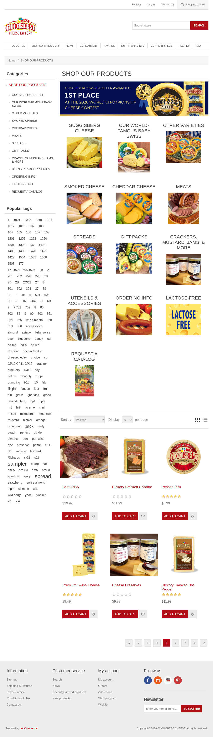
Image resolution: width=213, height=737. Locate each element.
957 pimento (34, 320)
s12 (36, 457)
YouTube (168, 680)
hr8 (18, 407)
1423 (11, 257)
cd (49, 338)
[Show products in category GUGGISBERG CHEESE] (84, 152)
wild (35, 488)
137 (31, 245)
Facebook (148, 680)
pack (29, 426)
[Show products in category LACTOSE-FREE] (184, 319)
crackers (14, 370)
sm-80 (23, 470)
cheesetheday (17, 357)
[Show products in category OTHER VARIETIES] (184, 147)
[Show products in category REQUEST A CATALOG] (84, 380)
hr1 (10, 407)
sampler (17, 464)
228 (28, 276)
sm (45, 463)
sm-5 (11, 470)
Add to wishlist (93, 516)
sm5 (35, 470)
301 (10, 288)
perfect (25, 432)
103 (40, 226)
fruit (45, 388)
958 (49, 320)
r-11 (47, 445)
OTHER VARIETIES (25, 113)
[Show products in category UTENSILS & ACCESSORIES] (84, 325)
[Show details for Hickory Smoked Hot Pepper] (184, 555)
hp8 (42, 401)
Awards (109, 45)
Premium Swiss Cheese (81, 585)
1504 (22, 257)
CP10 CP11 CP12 (20, 363)
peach (12, 432)
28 (46, 276)
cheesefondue (32, 351)
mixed (12, 413)
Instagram (178, 680)
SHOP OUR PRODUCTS (45, 45)
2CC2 (27, 282)
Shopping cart (107, 698)
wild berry (14, 495)
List (204, 419)
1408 (11, 251)
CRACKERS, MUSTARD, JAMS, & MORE (33, 160)
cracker (41, 363)
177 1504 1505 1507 (21, 270)
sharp (35, 463)
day (37, 370)
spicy (27, 476)
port (25, 438)
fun (10, 395)
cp (45, 357)
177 (21, 263)
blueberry (24, 338)
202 (19, 276)
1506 (43, 257)
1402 (41, 245)
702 (27, 307)
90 (31, 313)
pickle (38, 432)
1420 (32, 251)
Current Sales (161, 45)
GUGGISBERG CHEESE (28, 95)
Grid (197, 419)
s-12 (27, 457)
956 (19, 320)
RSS (158, 680)
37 (36, 288)
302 (19, 288)
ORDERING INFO (23, 176)
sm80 (46, 470)
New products (61, 698)
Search (199, 25)
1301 (11, 245)
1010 (38, 220)
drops (39, 376)
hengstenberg (17, 401)
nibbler (27, 420)
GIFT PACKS (20, 150)
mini (42, 407)
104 (10, 232)
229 (37, 276)
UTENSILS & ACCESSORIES (31, 169)
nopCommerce (28, 728)
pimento (13, 438)
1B (41, 270)
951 (49, 313)
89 (18, 313)
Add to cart (75, 516)
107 (37, 232)
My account (105, 679)
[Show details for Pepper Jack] (184, 457)
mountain (44, 413)
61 (41, 301)
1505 (32, 257)
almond (13, 332)
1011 (49, 220)
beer (11, 338)
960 (19, 326)
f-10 (26, 382)
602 (23, 301)
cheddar (13, 351)
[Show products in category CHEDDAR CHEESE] (134, 208)
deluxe (12, 376)
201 (10, 276)
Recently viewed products (69, 692)
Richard (35, 451)
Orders (102, 685)
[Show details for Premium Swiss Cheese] (84, 555)
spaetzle (13, 476)
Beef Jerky (70, 487)
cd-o (24, 345)
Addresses (105, 692)
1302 (22, 245)
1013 (22, 226)
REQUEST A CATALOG (27, 191)
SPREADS (18, 143)
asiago (26, 332)
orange (41, 420)
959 (10, 326)
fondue (25, 388)
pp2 (10, 445)
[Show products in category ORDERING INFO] (134, 319)
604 (33, 301)
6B (49, 301)
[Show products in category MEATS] (184, 208)
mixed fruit (27, 413)
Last (203, 643)
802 (10, 313)
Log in (151, 4)
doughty (26, 376)
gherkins (33, 395)
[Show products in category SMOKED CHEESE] (84, 208)
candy (39, 338)
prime (37, 445)
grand (47, 395)
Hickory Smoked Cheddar (132, 487)
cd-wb (35, 345)
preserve (23, 445)
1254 (43, 238)
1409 (22, 251)
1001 (17, 220)
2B (17, 282)
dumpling (14, 382)
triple (11, 488)
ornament (14, 426)
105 (19, 232)
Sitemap (12, 679)
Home (12, 60)
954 (10, 320)
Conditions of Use (18, 698)
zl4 (18, 501)
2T (37, 282)
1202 (22, 238)
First (129, 643)
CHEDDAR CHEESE (25, 128)
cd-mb (12, 345)
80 (41, 307)
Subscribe (191, 708)
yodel (28, 495)
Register (136, 4)
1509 (11, 263)
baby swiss (42, 332)
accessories (34, 326)
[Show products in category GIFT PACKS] (134, 258)
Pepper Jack (171, 487)
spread (43, 476)
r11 (10, 451)
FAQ (198, 45)
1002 (27, 220)
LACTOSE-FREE (23, 184)
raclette (21, 451)
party (41, 426)
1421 (43, 251)
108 (46, 232)
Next (194, 643)
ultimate (23, 488)
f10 (35, 382)
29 (9, 282)
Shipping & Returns (19, 685)
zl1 (10, 501)
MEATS (17, 135)
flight (12, 388)
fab (44, 382)
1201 (11, 238)
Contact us (14, 704)
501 (37, 295)
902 (40, 313)
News (69, 45)
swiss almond (35, 482)
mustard (13, 420)
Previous (138, 643)
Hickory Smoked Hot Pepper (178, 587)
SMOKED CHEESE (24, 120)
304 (28, 288)
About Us (18, 45)
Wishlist (103, 704)
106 (28, 232)
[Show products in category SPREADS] (84, 258)
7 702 (17, 307)
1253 (32, 238)
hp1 (32, 401)
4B (23, 295)
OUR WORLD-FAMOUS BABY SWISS (32, 104)
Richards (14, 457)
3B (9, 295)
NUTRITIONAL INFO (132, 45)
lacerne (30, 407)
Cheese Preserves (126, 585)
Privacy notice (16, 692)
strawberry (15, 482)
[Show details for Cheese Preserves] (134, 555)
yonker (41, 495)
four (36, 388)
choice (35, 357)
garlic (19, 395)
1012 (11, 226)
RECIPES (183, 45)
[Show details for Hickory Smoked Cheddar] (134, 457)
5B (9, 301)
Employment (88, 45)
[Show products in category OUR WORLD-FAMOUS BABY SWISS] (134, 157)
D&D (27, 370)
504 (46, 295)
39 (44, 288)
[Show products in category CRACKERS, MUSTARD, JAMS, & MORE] (184, 269)
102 (31, 226)
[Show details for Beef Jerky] (84, 457)
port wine (38, 438)
